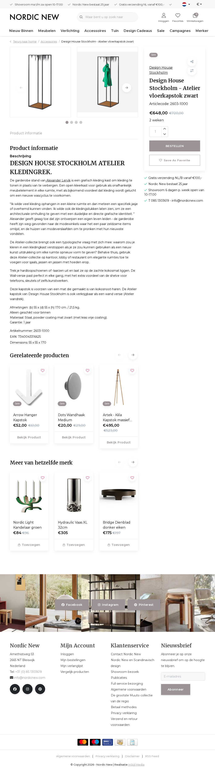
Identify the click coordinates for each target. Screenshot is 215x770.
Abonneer (176, 689)
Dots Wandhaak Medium (71, 417)
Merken (202, 31)
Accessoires (95, 31)
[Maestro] (95, 742)
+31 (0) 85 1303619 (28, 672)
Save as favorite (177, 160)
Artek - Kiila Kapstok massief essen (116, 418)
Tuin (115, 31)
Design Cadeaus (138, 31)
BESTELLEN (175, 146)
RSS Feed (152, 756)
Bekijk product (29, 437)
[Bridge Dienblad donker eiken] (119, 494)
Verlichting (70, 31)
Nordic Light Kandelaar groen (27, 524)
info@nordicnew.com (29, 678)
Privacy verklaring (107, 756)
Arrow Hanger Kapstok (25, 417)
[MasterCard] (82, 742)
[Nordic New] (34, 17)
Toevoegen (31, 545)
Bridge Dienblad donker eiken (116, 524)
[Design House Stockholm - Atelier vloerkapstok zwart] (40, 82)
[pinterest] (40, 689)
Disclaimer (132, 756)
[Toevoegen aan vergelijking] (191, 70)
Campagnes (180, 31)
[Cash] (120, 742)
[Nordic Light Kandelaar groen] (29, 494)
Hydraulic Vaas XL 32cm (72, 524)
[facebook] (15, 689)
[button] (67, 122)
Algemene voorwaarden (73, 756)
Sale (161, 31)
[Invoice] (132, 742)
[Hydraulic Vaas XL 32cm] (74, 494)
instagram (110, 605)
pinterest (146, 605)
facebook (74, 605)
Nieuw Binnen (21, 31)
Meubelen (47, 31)
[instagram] (27, 689)
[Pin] (107, 742)
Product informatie (26, 133)
